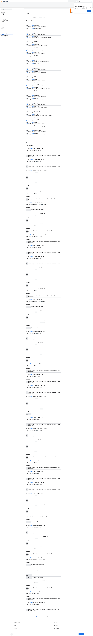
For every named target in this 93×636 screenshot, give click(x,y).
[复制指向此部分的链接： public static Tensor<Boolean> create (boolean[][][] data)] (47, 385)
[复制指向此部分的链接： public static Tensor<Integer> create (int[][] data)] (44, 363)
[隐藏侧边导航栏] (12, 634)
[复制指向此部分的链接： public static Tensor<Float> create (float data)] (43, 407)
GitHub (88, 1)
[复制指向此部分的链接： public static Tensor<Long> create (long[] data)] (44, 191)
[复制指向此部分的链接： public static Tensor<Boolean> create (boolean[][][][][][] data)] (49, 536)
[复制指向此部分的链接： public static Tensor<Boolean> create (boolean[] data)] (46, 482)
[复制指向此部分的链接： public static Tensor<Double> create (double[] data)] (45, 159)
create (33, 25)
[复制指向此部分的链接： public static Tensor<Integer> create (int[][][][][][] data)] (46, 224)
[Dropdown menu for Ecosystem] (29, 1)
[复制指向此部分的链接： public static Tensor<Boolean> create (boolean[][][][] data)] (48, 428)
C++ (10, 6)
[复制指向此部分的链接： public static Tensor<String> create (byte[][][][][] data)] (46, 278)
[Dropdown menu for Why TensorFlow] (44, 1)
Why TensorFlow (40, 1)
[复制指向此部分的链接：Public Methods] (34, 20)
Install (12, 1)
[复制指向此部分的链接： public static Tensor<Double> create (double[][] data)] (46, 256)
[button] (6, 12)
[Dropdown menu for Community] (36, 1)
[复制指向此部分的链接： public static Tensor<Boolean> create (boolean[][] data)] (47, 234)
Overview (2, 6)
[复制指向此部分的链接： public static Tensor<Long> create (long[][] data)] (44, 471)
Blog (15, 623)
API (20, 1)
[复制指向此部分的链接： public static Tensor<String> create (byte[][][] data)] (45, 267)
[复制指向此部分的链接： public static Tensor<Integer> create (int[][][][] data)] (45, 547)
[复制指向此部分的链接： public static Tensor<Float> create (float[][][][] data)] (45, 245)
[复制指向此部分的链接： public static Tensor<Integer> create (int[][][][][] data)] (46, 213)
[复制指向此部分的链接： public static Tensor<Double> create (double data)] (45, 202)
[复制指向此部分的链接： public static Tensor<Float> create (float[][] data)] (44, 439)
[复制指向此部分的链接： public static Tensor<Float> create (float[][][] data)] (45, 148)
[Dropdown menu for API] (22, 1)
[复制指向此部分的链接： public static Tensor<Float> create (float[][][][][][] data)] (46, 342)
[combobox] (73, 1)
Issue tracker (56, 623)
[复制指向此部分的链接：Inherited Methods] (35, 140)
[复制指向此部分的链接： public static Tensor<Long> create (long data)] (43, 557)
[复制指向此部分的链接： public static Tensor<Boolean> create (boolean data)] (46, 321)
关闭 (84, 11)
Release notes (56, 625)
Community (33, 1)
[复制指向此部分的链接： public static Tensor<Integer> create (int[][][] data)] (45, 374)
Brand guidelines (56, 628)
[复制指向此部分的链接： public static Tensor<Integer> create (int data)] (43, 299)
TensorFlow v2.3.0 (5, 4)
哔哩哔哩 (15, 628)
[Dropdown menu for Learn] (18, 1)
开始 (89, 11)
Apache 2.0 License (26, 616)
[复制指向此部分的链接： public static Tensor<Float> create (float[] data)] (44, 493)
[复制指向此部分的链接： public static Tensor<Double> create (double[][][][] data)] (47, 525)
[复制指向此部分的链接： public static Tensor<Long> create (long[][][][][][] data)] (46, 460)
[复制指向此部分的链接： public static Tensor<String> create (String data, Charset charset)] (50, 568)
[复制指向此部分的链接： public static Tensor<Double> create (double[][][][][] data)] (47, 396)
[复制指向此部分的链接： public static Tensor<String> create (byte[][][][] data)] (46, 450)
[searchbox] (6, 9)
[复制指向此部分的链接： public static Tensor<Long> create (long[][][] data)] (45, 417)
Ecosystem (26, 1)
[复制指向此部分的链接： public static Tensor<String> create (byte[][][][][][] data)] (47, 602)
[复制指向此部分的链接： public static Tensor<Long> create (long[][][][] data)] (45, 310)
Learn (16, 1)
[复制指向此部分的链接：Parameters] (31, 153)
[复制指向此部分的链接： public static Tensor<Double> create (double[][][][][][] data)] (48, 581)
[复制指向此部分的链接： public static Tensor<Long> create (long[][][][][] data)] (46, 504)
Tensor (41, 17)
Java (14, 6)
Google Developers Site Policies (39, 616)
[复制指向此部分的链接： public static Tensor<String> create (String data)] (44, 514)
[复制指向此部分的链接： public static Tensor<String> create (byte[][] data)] (45, 181)
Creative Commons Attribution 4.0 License (50, 615)
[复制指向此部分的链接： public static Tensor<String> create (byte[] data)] (44, 353)
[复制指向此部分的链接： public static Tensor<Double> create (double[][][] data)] (46, 331)
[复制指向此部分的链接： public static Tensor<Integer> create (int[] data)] (44, 591)
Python (7, 6)
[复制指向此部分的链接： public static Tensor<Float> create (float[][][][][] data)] (46, 288)
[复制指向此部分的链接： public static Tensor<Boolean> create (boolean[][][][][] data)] (48, 170)
